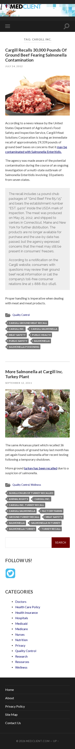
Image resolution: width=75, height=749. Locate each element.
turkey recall (51, 528)
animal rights (18, 498)
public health (41, 334)
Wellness (36, 484)
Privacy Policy (15, 706)
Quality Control (21, 314)
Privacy (20, 645)
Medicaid (21, 623)
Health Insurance (26, 612)
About (9, 698)
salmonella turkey (22, 528)
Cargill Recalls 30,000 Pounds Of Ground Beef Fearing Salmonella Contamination (36, 54)
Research (21, 656)
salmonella (42, 340)
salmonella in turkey (45, 522)
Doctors (20, 601)
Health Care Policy (27, 607)
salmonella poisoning (24, 346)
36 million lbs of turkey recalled (31, 493)
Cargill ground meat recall (28, 322)
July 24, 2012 (14, 66)
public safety (18, 340)
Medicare (21, 629)
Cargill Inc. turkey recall (26, 504)
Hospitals (21, 618)
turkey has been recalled (40, 468)
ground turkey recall (24, 516)
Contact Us (13, 723)
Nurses (20, 634)
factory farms (52, 510)
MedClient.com (38, 741)
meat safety (17, 334)
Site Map (11, 714)
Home (9, 689)
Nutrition (21, 640)
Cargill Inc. (16, 328)
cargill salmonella (44, 328)
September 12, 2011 (18, 382)
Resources (22, 662)
